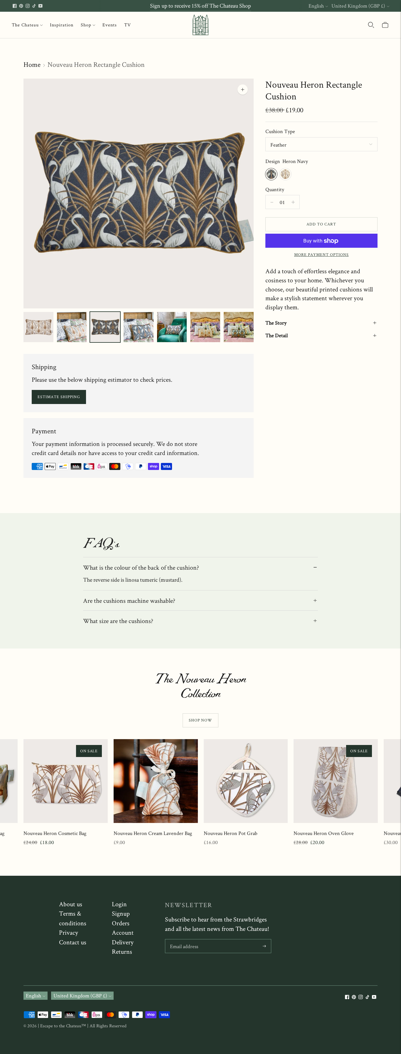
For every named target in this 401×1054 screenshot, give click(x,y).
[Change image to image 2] (72, 327)
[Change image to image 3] (105, 327)
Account (123, 932)
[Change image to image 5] (172, 327)
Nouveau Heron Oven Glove (324, 833)
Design (272, 161)
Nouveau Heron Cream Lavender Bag (153, 833)
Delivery (123, 942)
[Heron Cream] (285, 174)
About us (70, 904)
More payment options (321, 254)
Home (32, 64)
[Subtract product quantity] (293, 202)
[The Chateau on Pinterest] (21, 6)
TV (127, 25)
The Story (276, 323)
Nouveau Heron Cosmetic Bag (54, 833)
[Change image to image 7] (239, 327)
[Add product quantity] (272, 202)
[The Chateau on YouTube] (40, 6)
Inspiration (61, 25)
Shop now (200, 720)
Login (119, 904)
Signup (121, 913)
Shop (86, 25)
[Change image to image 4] (139, 327)
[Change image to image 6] (205, 327)
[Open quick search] (371, 24)
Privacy (68, 932)
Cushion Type (280, 131)
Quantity (274, 189)
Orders (120, 923)
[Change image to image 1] (38, 327)
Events (109, 25)
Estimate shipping (59, 396)
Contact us (72, 942)
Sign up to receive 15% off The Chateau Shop (200, 5)
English (316, 5)
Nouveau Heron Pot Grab (230, 833)
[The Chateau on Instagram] (28, 6)
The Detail (276, 335)
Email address (184, 940)
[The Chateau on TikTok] (34, 6)
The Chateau (25, 25)
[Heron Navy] (271, 174)
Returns (122, 951)
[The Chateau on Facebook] (15, 6)
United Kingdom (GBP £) (358, 5)
